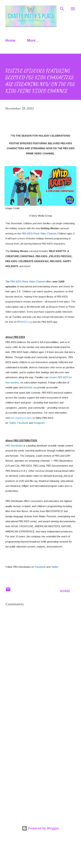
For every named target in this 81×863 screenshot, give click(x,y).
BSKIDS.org (25, 321)
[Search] (62, 8)
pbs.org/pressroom (20, 418)
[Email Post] (8, 591)
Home (10, 40)
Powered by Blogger (43, 828)
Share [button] (65, 591)
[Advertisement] (40, 765)
